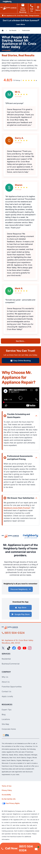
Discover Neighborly (19, 589)
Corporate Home (9, 729)
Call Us (31, 10)
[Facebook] (14, 648)
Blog (3, 714)
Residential (6, 659)
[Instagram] (29, 648)
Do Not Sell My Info (9, 799)
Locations (6, 719)
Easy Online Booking (22, 10)
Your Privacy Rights (13, 803)
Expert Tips (6, 710)
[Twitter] (3, 648)
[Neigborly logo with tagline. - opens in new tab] (31, 536)
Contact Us (6, 691)
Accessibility (6, 795)
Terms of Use (6, 786)
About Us (6, 682)
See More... (20, 341)
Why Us (5, 677)
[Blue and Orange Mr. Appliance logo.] (10, 536)
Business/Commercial (10, 664)
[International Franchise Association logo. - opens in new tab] (6, 735)
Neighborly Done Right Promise (17, 508)
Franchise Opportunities (12, 687)
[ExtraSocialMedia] (8, 648)
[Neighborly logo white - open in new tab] (7, 2)
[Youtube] (24, 648)
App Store (22, 607)
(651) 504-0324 (14, 632)
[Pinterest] (19, 648)
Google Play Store (22, 614)
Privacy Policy (7, 790)
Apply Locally (7, 696)
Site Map (5, 724)
